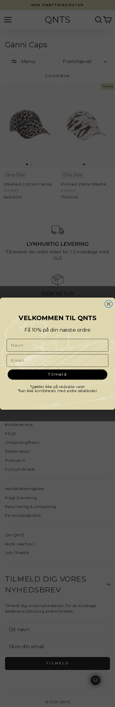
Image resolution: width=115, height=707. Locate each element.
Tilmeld (57, 374)
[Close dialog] (108, 304)
